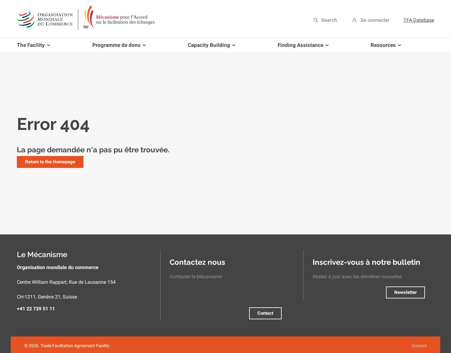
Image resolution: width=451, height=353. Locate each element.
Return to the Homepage (50, 162)
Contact (265, 313)
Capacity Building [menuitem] (206, 47)
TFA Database (418, 20)
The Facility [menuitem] (31, 47)
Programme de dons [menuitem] (114, 47)
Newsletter (405, 292)
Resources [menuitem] (381, 47)
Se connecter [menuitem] (375, 20)
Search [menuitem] (329, 20)
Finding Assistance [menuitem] (298, 47)
